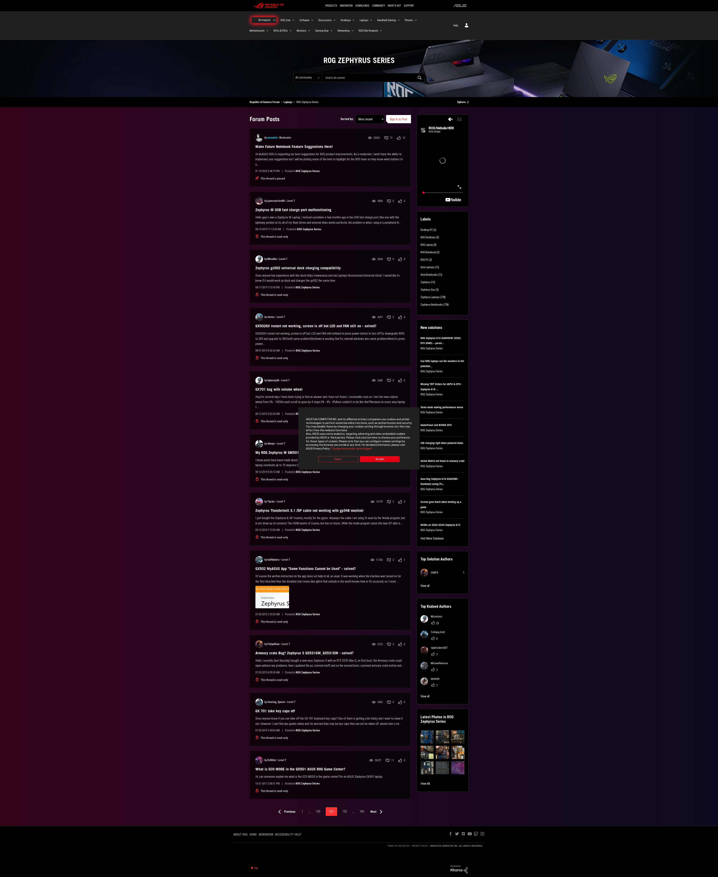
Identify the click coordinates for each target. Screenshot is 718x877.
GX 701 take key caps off (275, 711)
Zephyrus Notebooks (432, 304)
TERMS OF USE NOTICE (398, 845)
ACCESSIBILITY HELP (288, 834)
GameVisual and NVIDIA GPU (436, 425)
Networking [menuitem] (344, 30)
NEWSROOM (266, 834)
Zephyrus (425, 282)
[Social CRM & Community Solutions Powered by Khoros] (459, 869)
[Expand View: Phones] (416, 20)
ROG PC (425, 259)
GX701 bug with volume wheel (279, 389)
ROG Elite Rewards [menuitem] (368, 30)
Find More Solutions (432, 538)
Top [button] (256, 868)
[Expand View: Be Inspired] (274, 20)
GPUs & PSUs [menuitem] (281, 30)
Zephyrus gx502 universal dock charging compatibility (298, 268)
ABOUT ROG (240, 834)
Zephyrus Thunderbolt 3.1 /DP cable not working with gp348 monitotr (309, 510)
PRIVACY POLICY (420, 845)
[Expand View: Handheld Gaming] (399, 20)
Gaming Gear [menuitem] (322, 30)
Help (455, 25)
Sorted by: (347, 119)
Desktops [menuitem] (346, 20)
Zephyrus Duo (428, 289)
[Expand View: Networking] (352, 30)
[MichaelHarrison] (436, 668)
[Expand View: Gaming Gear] (331, 30)
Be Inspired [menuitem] (264, 20)
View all (425, 586)
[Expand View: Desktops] (353, 20)
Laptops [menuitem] (364, 20)
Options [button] (461, 102)
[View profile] (259, 138)
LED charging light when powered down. (442, 443)
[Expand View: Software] (312, 20)
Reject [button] (338, 459)
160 (362, 811)
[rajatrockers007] (435, 653)
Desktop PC (427, 229)
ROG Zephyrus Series (308, 171)
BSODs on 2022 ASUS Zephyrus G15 (440, 525)
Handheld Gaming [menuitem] (386, 20)
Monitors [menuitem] (301, 30)
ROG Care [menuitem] (286, 20)
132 (344, 811)
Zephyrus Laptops (430, 297)
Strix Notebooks (429, 274)
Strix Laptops (427, 267)
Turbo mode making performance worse (442, 407)
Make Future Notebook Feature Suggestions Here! (294, 146)
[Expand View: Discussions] (334, 20)
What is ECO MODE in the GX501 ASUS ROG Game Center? (300, 769)
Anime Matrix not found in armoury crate (442, 461)
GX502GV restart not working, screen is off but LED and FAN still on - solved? (315, 326)
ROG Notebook (428, 252)
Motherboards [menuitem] (257, 30)
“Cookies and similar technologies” (351, 448)
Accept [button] (379, 459)
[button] (427, 737)
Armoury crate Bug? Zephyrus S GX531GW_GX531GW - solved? (304, 653)
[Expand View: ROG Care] (293, 20)
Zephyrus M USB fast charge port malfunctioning (293, 210)
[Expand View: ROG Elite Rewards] (381, 30)
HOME (253, 834)
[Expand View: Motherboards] (267, 30)
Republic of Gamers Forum (265, 102)
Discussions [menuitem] (325, 20)
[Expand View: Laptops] (371, 20)
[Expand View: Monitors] (309, 30)
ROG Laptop (427, 244)
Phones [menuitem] (409, 20)
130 (318, 811)
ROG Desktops (428, 237)
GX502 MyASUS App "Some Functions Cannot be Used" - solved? (305, 568)
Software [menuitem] (304, 20)
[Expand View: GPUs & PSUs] (290, 30)
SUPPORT (409, 5)
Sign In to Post (398, 119)
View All (425, 783)
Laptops (288, 102)
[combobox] (373, 77)
